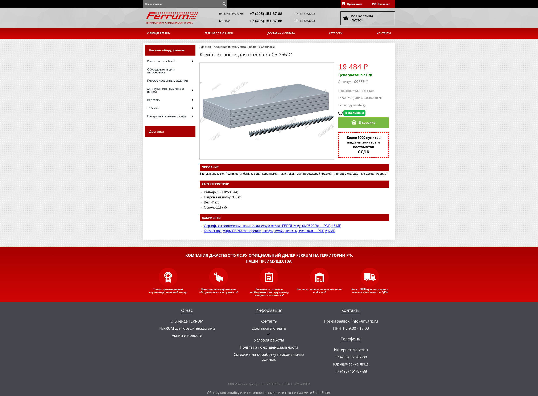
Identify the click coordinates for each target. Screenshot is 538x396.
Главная (205, 46)
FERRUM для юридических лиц (187, 328)
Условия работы (269, 340)
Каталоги (336, 33)
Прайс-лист (355, 4)
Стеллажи (268, 46)
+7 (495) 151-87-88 (266, 14)
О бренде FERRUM (158, 33)
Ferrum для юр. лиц (219, 33)
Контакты (384, 33)
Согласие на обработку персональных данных (269, 357)
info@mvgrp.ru (365, 321)
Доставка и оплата (281, 33)
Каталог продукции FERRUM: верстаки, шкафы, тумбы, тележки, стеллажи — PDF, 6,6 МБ (269, 231)
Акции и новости (187, 335)
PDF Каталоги (381, 4)
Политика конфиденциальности (269, 347)
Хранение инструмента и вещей (236, 46)
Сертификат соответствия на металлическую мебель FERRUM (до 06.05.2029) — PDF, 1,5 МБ (272, 226)
